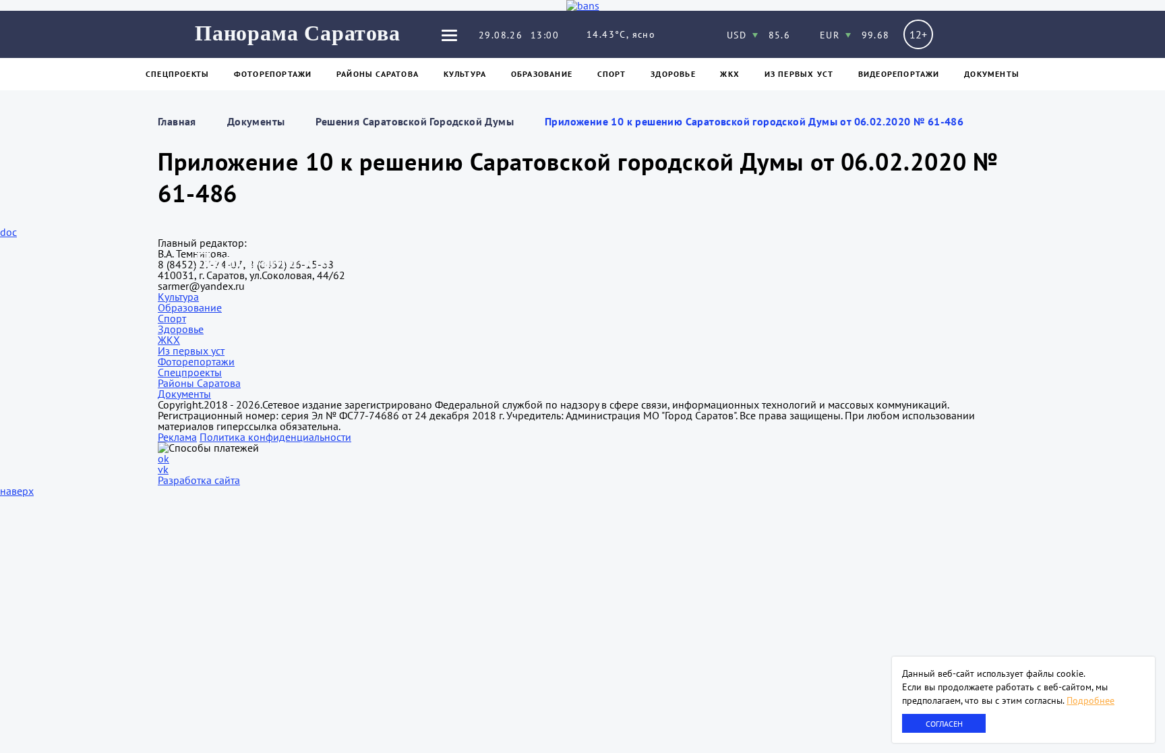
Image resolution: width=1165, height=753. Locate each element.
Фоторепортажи (273, 74)
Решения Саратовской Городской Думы (415, 121)
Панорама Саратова (297, 33)
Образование (541, 74)
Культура (465, 74)
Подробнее (1090, 700)
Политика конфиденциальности (275, 437)
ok (163, 458)
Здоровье (673, 74)
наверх (17, 491)
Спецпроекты (177, 74)
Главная (177, 121)
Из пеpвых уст (799, 74)
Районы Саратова (377, 74)
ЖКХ (730, 74)
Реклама (177, 437)
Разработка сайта (199, 480)
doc (8, 232)
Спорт (611, 74)
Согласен (944, 724)
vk (163, 469)
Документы (991, 74)
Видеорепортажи (899, 74)
